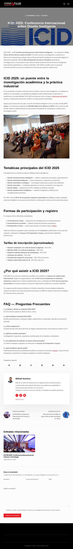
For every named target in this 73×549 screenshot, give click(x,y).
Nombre (7, 479)
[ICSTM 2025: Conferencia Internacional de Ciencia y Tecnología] (19, 443)
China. (54, 226)
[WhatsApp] (53, 365)
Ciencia (45, 15)
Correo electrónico (32, 479)
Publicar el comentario (12, 515)
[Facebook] (9, 365)
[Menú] (68, 4)
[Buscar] (64, 4)
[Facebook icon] (16, 395)
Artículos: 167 (19, 399)
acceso (54, 350)
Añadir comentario (10, 488)
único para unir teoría (59, 96)
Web (50, 479)
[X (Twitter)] (20, 365)
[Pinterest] (31, 365)
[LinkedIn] (42, 365)
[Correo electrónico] (63, 365)
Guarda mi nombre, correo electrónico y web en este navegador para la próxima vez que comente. (33, 510)
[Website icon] (20, 395)
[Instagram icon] (24, 395)
